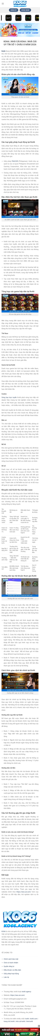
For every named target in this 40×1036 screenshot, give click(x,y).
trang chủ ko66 (9, 1021)
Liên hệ (6, 977)
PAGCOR (15, 161)
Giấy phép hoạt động (11, 974)
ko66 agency (26, 992)
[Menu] (3, 3)
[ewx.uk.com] (20, 3)
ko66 (27, 1019)
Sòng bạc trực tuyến (9, 397)
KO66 (4, 931)
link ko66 (29, 1021)
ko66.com (33, 1019)
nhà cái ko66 (20, 1021)
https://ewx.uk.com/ (23, 892)
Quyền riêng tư (9, 966)
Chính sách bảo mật (11, 959)
